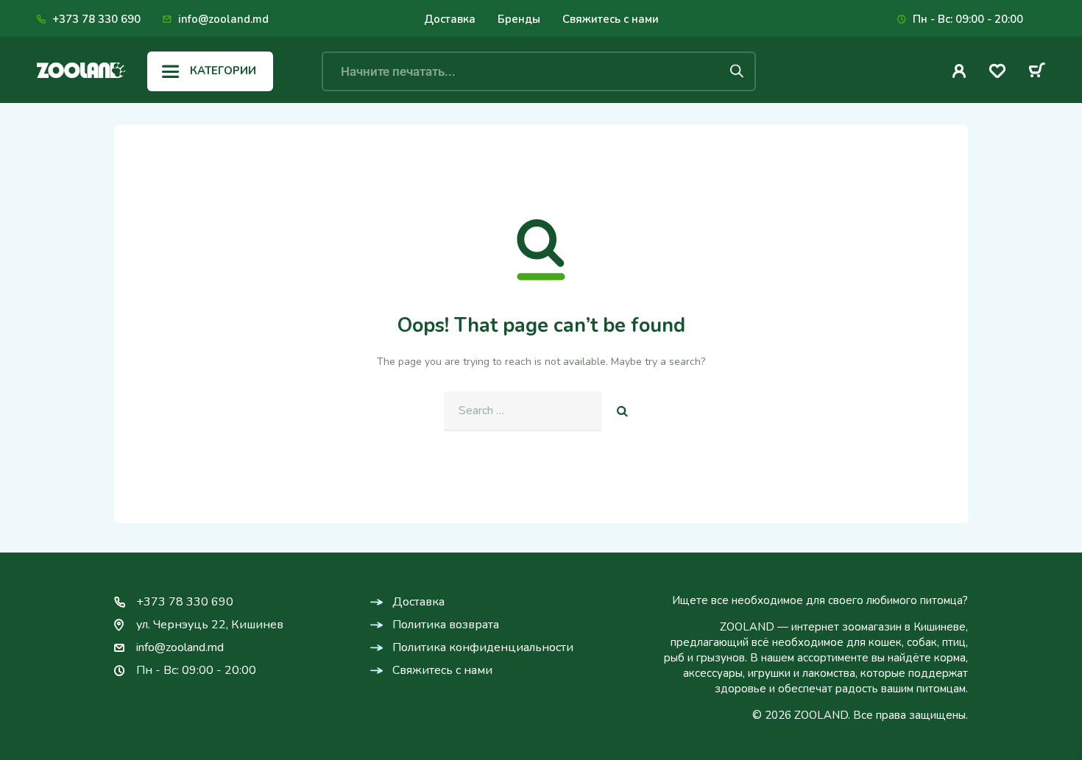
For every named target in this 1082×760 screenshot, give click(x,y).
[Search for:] (523, 411)
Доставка (449, 19)
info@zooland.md (223, 19)
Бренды (519, 19)
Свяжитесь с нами (610, 19)
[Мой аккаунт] (959, 71)
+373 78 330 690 (96, 19)
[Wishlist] (997, 73)
